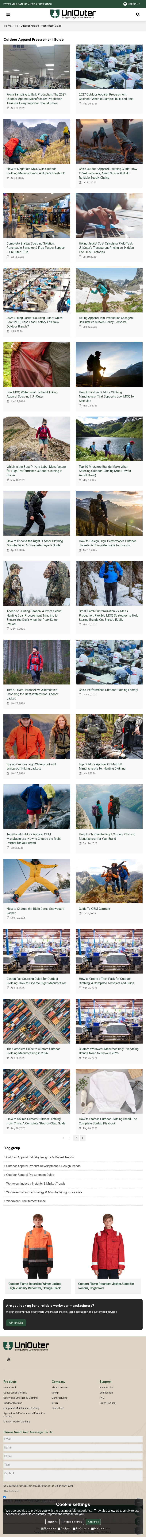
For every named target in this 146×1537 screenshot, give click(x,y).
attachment (13, 1491)
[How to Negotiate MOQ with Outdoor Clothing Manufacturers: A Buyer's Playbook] (36, 141)
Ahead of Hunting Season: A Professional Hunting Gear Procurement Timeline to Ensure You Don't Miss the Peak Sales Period (34, 617)
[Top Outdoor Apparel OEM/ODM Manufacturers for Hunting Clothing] (109, 736)
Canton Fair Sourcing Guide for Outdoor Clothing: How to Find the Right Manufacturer (36, 981)
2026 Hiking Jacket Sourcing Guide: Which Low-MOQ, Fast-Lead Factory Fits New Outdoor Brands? (35, 322)
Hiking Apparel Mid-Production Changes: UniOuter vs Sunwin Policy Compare (106, 320)
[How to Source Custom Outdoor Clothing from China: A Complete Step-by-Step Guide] (36, 1091)
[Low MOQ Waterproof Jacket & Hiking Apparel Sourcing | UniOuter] (36, 364)
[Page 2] (83, 1138)
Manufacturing (59, 1397)
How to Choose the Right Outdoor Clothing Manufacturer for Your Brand (107, 837)
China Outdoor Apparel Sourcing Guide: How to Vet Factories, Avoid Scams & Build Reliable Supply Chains (108, 173)
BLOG (55, 1403)
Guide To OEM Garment (94, 909)
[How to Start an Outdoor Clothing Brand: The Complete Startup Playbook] (109, 1091)
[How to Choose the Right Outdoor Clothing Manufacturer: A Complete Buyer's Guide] (36, 513)
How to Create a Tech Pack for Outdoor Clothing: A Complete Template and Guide (106, 981)
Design (55, 1392)
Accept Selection (73, 1521)
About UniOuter (60, 1387)
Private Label (106, 1387)
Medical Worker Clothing (16, 1421)
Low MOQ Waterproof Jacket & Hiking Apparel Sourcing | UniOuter (32, 394)
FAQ (102, 1397)
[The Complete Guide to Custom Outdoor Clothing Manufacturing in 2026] (36, 1021)
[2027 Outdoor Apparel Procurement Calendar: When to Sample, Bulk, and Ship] (109, 67)
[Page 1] (63, 1138)
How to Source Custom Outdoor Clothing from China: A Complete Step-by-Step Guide (36, 1121)
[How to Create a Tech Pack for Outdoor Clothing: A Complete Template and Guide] (109, 951)
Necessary (50, 1528)
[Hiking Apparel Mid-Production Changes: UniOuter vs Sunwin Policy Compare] (109, 290)
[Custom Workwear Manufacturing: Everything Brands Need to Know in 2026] (109, 1021)
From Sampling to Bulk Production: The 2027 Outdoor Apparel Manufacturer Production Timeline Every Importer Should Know (36, 99)
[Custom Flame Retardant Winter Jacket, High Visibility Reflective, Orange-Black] (38, 1245)
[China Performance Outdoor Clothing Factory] (109, 662)
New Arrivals (10, 1387)
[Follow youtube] (8, 1359)
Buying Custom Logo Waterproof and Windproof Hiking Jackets (31, 766)
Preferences (82, 1528)
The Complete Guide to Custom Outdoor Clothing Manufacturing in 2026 (33, 1051)
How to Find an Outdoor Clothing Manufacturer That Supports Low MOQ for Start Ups (107, 396)
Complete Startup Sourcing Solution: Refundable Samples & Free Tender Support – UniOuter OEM (36, 248)
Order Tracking (108, 1403)
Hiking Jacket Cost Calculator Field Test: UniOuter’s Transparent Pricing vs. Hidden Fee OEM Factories (106, 248)
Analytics (66, 1528)
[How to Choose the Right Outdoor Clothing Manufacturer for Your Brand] (109, 806)
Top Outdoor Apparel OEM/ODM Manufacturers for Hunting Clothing (102, 766)
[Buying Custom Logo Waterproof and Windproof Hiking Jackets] (36, 736)
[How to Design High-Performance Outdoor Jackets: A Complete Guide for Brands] (109, 513)
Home (8, 25)
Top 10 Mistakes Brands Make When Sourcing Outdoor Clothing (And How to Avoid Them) (105, 471)
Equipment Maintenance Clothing (21, 1408)
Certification (106, 1392)
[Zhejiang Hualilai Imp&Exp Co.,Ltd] (73, 14)
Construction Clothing (15, 1392)
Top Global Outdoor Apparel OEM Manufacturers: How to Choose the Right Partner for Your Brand (34, 839)
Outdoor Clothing (12, 1403)
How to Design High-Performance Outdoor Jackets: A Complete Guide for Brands (107, 543)
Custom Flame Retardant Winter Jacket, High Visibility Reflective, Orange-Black (35, 1286)
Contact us (57, 1408)
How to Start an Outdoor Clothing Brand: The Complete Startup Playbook (108, 1121)
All (16, 25)
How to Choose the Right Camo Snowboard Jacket (35, 911)
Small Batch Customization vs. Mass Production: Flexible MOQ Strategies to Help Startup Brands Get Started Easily (108, 615)
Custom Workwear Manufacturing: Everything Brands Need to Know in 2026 (109, 1051)
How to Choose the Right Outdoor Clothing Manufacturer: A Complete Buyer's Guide (35, 543)
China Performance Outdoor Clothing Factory (108, 690)
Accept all (93, 1521)
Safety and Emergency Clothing (20, 1397)
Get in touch (16, 1322)
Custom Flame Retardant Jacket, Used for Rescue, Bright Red (106, 1286)
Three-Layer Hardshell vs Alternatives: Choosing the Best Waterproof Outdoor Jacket (32, 694)
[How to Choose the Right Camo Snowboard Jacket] (36, 881)
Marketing (99, 1528)
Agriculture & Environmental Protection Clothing (24, 1415)
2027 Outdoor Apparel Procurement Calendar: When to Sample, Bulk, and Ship (106, 97)
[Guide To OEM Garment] (109, 881)
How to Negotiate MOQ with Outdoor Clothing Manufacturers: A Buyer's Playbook (36, 171)
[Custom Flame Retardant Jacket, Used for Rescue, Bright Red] (108, 1245)
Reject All (53, 1521)
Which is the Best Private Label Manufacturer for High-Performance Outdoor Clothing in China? (37, 471)
